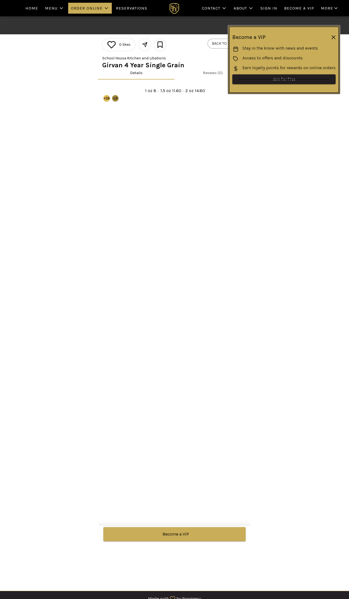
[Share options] (145, 45)
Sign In (268, 8)
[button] (54, 8)
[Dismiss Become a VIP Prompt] (333, 37)
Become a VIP (299, 8)
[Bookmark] (160, 45)
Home (31, 8)
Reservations (131, 8)
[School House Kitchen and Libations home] (174, 8)
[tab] (136, 73)
